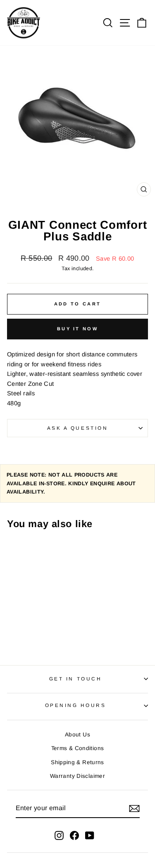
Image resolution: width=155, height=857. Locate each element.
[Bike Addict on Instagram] (59, 835)
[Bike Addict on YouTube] (89, 835)
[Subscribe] (134, 808)
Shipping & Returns (77, 762)
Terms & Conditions (77, 748)
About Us (77, 734)
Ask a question (77, 428)
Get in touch (75, 678)
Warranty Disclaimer (77, 776)
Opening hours (75, 705)
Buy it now (77, 328)
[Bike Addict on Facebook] (74, 835)
